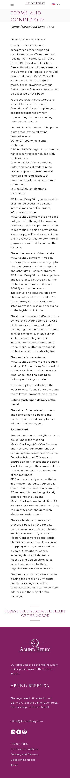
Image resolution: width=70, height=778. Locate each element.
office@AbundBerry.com (27, 721)
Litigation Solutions (23, 759)
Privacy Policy (19, 743)
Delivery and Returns (24, 754)
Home (15, 26)
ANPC (14, 765)
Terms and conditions (24, 749)
